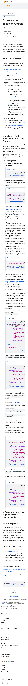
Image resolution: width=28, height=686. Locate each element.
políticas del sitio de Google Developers (9, 605)
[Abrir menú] (2, 1)
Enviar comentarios (8, 16)
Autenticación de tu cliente (17, 125)
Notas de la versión (5, 652)
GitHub (2, 624)
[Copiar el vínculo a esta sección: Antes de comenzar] (23, 58)
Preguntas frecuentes (5, 656)
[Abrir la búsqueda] (17, 1)
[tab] (8, 168)
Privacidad (10, 679)
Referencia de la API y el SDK (7, 618)
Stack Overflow (4, 647)
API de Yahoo (18, 402)
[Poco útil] (13, 14)
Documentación (6, 6)
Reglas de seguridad (14, 554)
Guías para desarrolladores (7, 616)
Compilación (17, 11)
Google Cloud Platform (6, 671)
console (11, 74)
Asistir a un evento (5, 639)
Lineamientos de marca (6, 654)
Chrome (3, 667)
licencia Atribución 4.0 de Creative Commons (17, 600)
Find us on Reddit (4, 633)
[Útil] (11, 14)
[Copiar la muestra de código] (24, 172)
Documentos (10, 11)
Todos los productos (5, 674)
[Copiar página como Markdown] (8, 27)
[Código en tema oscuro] (22, 172)
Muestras (3, 620)
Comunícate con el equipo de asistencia (9, 645)
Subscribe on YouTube (5, 637)
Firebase (4, 11)
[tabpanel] (15, 174)
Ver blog (3, 630)
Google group (4, 650)
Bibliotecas (3, 622)
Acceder (24, 1)
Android (3, 665)
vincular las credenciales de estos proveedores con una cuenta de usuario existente (14, 569)
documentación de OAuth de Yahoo (14, 209)
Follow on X (3, 635)
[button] (8, 168)
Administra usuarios (15, 551)
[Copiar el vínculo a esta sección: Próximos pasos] (19, 524)
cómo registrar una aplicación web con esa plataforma (16, 96)
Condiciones (3, 679)
